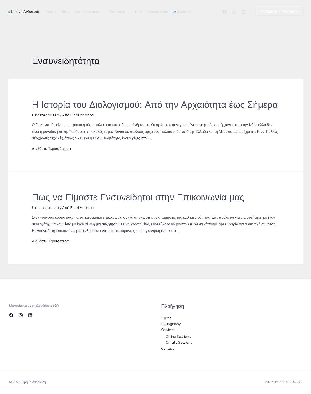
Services (167, 330)
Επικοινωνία (157, 12)
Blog (66, 12)
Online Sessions (178, 337)
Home (51, 12)
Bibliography (171, 324)
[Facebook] (224, 12)
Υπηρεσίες (117, 12)
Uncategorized (45, 115)
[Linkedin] (244, 12)
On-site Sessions (179, 343)
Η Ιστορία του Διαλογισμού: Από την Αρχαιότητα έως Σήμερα (155, 104)
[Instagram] (234, 12)
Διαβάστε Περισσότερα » (51, 148)
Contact (167, 348)
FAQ (138, 12)
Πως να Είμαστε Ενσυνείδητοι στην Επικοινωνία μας (138, 197)
